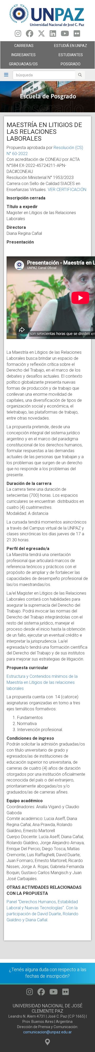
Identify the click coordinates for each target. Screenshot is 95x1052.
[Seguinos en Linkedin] (53, 35)
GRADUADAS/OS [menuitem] (19, 65)
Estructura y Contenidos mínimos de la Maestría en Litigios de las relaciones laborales (42, 682)
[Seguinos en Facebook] (29, 35)
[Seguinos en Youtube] (65, 35)
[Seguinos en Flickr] (77, 35)
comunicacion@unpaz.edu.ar (47, 1032)
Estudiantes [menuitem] (65, 56)
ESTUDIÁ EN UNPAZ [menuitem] (67, 47)
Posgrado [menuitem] (64, 65)
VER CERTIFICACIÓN (67, 189)
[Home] (47, 15)
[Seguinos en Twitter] (41, 35)
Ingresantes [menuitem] (18, 56)
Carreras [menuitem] (17, 47)
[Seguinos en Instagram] (18, 35)
